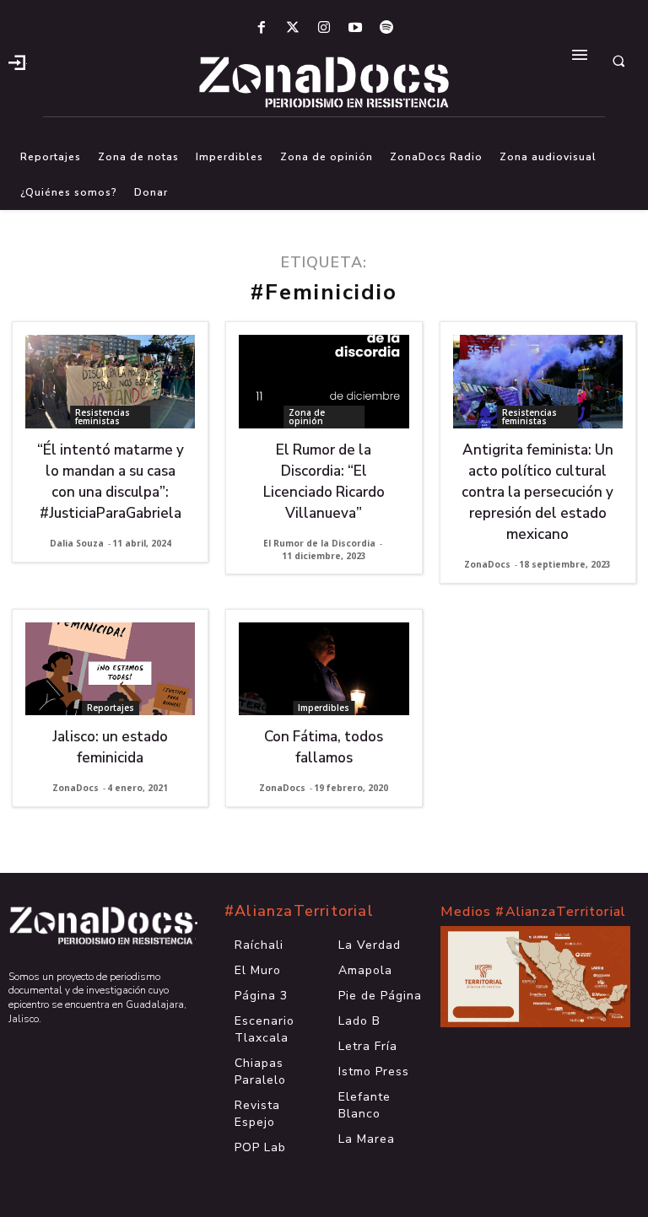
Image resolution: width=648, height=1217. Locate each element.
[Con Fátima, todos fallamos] (323, 669)
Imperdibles (323, 708)
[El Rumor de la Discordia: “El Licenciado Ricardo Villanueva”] (323, 381)
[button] (618, 61)
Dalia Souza (77, 543)
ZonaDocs (487, 564)
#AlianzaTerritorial (299, 911)
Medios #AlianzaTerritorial (533, 911)
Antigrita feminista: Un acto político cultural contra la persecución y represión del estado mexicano (537, 492)
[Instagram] (323, 28)
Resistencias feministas (102, 417)
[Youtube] (355, 28)
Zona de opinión (307, 417)
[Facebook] (261, 28)
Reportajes (110, 708)
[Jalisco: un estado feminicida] (110, 669)
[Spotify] (386, 28)
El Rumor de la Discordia (319, 543)
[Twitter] (292, 28)
